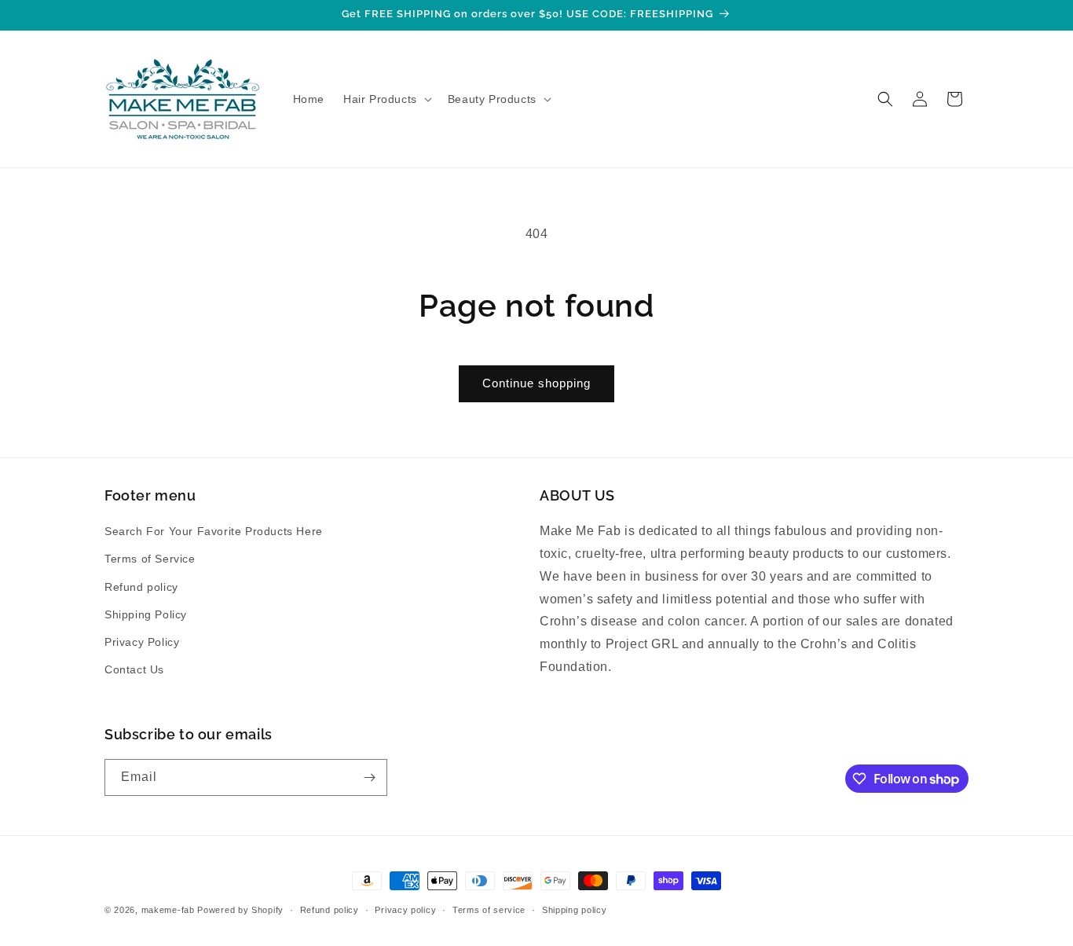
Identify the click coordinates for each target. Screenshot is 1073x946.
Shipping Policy (145, 614)
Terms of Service (150, 558)
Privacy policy (405, 910)
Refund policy (141, 587)
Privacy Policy (141, 642)
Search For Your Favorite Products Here (213, 531)
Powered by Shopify (240, 910)
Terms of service (489, 910)
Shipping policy (574, 910)
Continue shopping (536, 383)
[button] (386, 99)
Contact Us (134, 669)
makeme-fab (168, 910)
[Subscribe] (369, 777)
